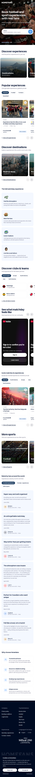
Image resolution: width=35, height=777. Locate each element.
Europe (15, 275)
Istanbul (21, 714)
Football (13, 92)
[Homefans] (7, 2)
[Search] (30, 31)
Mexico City (22, 722)
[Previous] (27, 137)
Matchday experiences (8, 733)
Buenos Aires (22, 711)
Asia (4, 279)
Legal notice (5, 717)
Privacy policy (5, 711)
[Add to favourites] (25, 102)
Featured (5, 92)
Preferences (6, 773)
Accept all (25, 770)
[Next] (31, 137)
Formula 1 (21, 92)
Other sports (6, 486)
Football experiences (8, 483)
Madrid (20, 725)
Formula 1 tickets (6, 735)
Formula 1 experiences (23, 483)
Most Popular (6, 275)
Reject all (9, 770)
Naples (21, 717)
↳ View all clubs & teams (8, 301)
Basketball (5, 96)
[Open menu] (31, 2)
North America (12, 279)
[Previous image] (3, 109)
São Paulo (21, 719)
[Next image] (26, 109)
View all (5, 380)
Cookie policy (29, 773)
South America (24, 275)
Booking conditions (7, 714)
